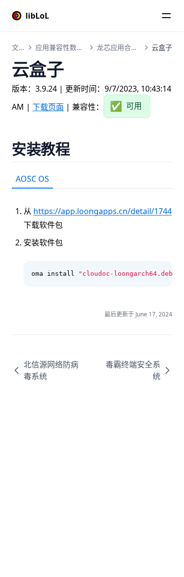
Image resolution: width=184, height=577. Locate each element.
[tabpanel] (92, 238)
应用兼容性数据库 (62, 47)
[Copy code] (159, 273)
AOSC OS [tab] (32, 178)
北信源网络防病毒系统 (51, 370)
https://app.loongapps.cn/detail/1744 (102, 211)
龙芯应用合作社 (121, 47)
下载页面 (48, 106)
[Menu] (166, 15)
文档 (19, 47)
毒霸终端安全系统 (132, 370)
